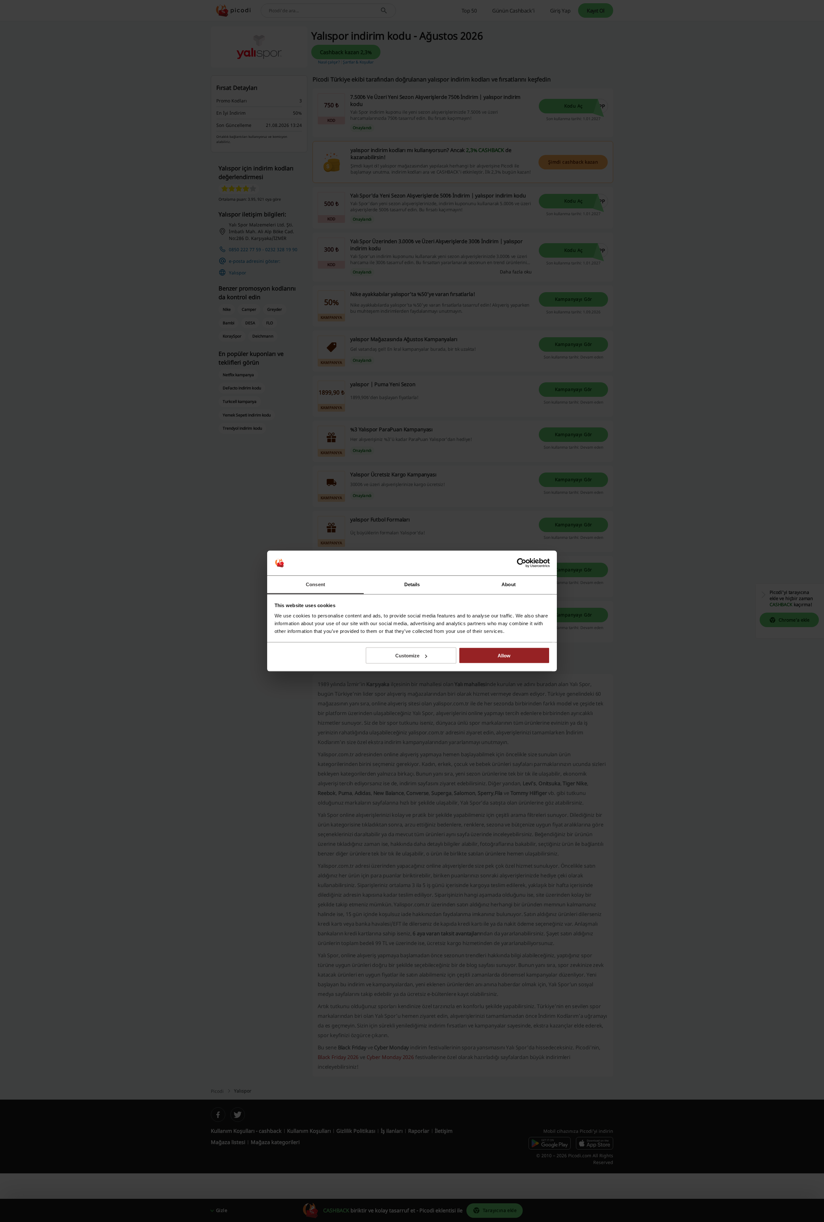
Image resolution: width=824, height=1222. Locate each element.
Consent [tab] (315, 584)
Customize (407, 655)
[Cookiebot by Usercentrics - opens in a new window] (521, 563)
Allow (504, 655)
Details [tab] (412, 584)
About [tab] (508, 584)
